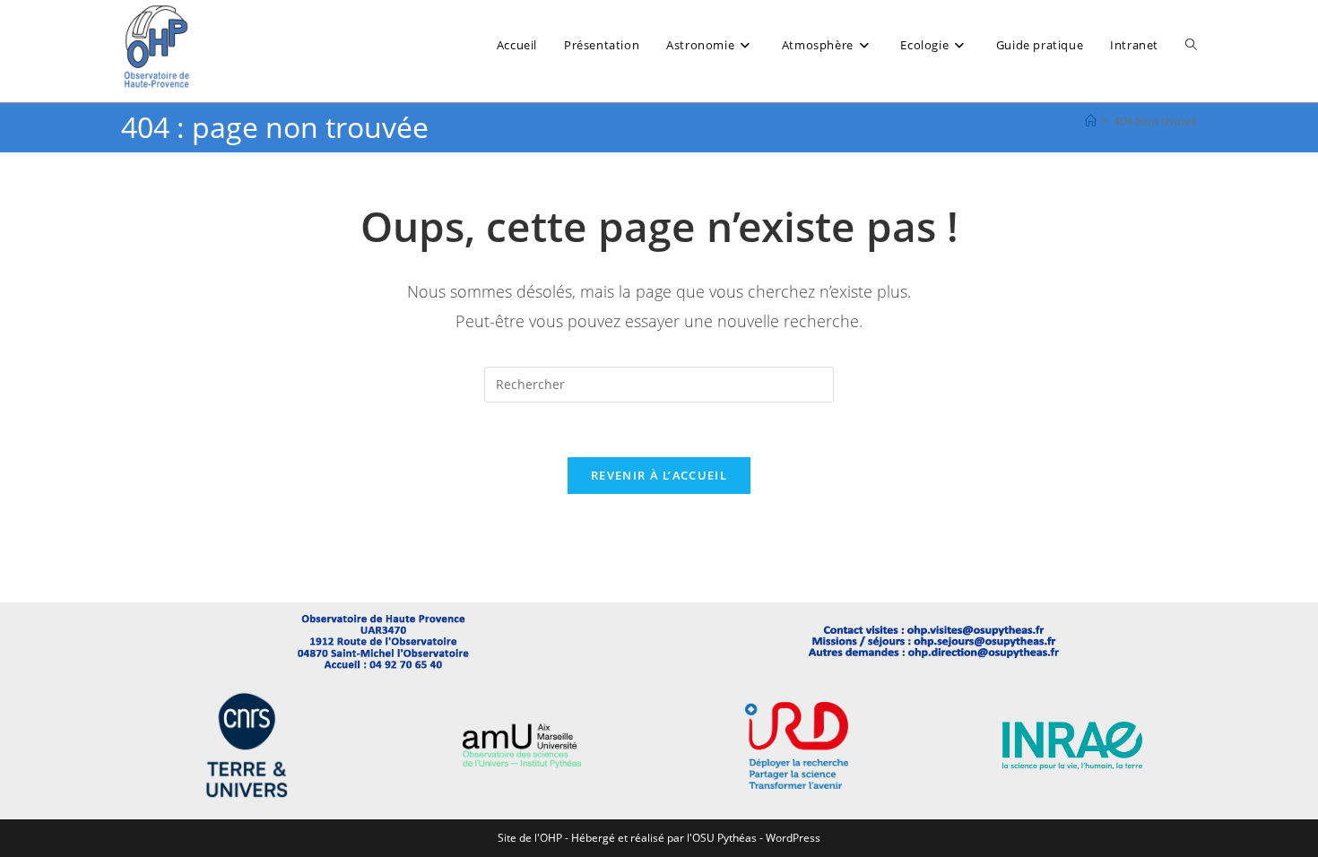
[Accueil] (1091, 121)
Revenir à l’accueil (659, 475)
